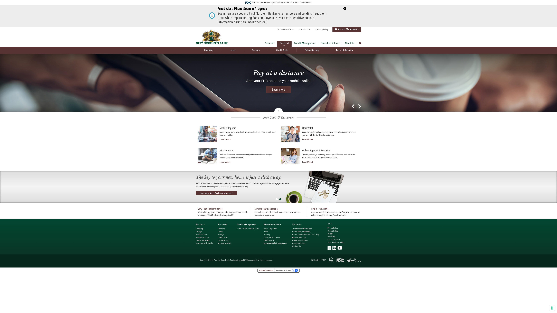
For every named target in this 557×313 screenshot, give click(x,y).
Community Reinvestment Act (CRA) (305, 234)
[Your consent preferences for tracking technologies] (552, 308)
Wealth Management (304, 43)
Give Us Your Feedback (265, 208)
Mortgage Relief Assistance (275, 243)
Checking (208, 50)
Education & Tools (330, 43)
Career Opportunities (300, 240)
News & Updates (270, 229)
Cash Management (203, 240)
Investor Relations (299, 237)
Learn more (278, 89)
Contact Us (305, 30)
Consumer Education (272, 237)
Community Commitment (301, 232)
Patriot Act (332, 237)
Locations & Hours (287, 30)
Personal (284, 43)
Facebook (329, 248)
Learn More (224, 139)
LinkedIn (334, 248)
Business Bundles (202, 237)
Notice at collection (266, 270)
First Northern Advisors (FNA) (248, 229)
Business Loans (202, 234)
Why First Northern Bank (209, 208)
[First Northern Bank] (212, 37)
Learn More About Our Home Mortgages (216, 193)
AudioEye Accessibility (336, 242)
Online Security (312, 50)
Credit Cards (282, 50)
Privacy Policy (322, 30)
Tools (266, 232)
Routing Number (334, 240)
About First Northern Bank (302, 229)
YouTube (339, 248)
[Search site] (360, 43)
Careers (330, 234)
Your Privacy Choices (283, 270)
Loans (232, 50)
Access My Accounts (348, 29)
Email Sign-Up (269, 240)
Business (269, 43)
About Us (349, 43)
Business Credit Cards (204, 243)
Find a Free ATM (319, 208)
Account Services (344, 50)
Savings (256, 50)
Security (267, 234)
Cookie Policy (333, 231)
